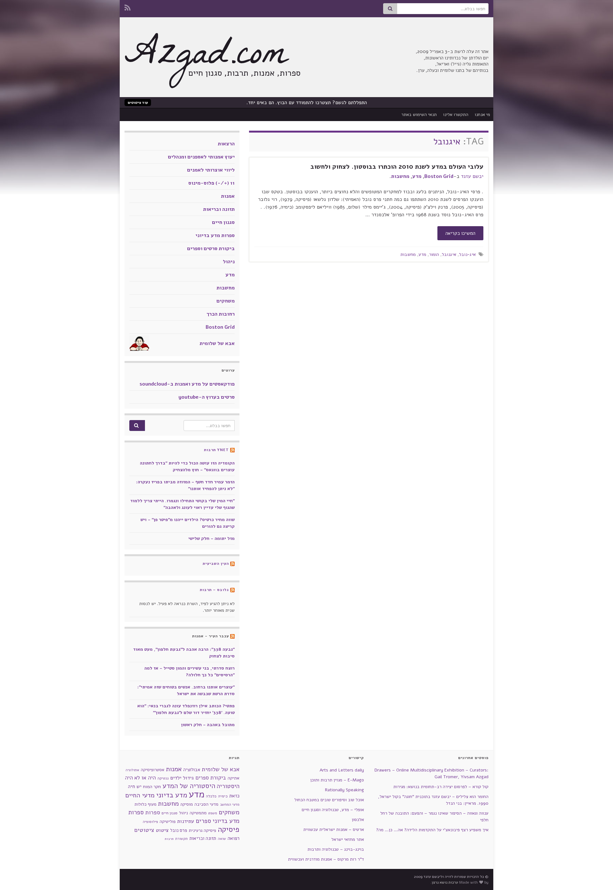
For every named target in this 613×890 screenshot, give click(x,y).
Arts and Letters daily (342, 770)
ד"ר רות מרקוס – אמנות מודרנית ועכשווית (326, 859)
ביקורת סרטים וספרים (211, 248)
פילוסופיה (150, 821)
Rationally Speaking (344, 790)
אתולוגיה (132, 770)
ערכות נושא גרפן (445, 882)
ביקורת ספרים (210, 777)
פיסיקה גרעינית (202, 830)
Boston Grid (438, 176)
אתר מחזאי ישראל (347, 839)
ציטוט (162, 830)
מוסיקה (186, 804)
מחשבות (400, 176)
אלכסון (358, 820)
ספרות (152, 812)
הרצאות (226, 143)
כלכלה (211, 796)
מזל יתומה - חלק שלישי (211, 538)
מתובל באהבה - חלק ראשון (208, 725)
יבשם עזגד (472, 176)
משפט (212, 813)
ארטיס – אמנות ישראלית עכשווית (333, 829)
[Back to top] (14, 876)
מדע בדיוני (171, 795)
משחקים (225, 300)
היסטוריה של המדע (189, 786)
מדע (416, 176)
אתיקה (233, 778)
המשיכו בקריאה (460, 233)
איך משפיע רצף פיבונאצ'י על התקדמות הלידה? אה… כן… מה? (432, 830)
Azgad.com (206, 57)
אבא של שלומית (217, 343)
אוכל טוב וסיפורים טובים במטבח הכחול (329, 800)
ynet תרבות (216, 449)
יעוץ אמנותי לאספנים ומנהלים (201, 156)
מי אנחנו (482, 114)
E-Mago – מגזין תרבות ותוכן (337, 780)
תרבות (169, 838)
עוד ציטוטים (138, 102)
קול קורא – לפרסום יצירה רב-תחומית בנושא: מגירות (440, 787)
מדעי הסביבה (206, 804)
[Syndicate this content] (232, 449)
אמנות (228, 196)
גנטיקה (163, 778)
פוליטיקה (168, 821)
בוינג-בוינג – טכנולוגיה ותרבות (335, 849)
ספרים (203, 821)
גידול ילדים (182, 777)
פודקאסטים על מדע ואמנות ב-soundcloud (187, 383)
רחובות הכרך (221, 314)
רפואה (233, 838)
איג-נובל (467, 254)
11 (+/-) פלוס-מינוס (211, 183)
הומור (434, 254)
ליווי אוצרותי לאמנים (211, 169)
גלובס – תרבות (214, 589)
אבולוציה (191, 769)
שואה (222, 838)
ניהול (229, 261)
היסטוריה (228, 786)
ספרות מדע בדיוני (215, 235)
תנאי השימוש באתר (419, 114)
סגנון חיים (223, 222)
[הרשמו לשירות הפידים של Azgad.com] (128, 7)
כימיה (223, 796)
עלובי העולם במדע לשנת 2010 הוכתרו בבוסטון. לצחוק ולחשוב (396, 166)
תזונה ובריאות (219, 209)
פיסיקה (228, 829)
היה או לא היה (140, 777)
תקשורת (181, 838)
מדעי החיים (140, 795)
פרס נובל (178, 830)
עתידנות (185, 821)
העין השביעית (216, 563)
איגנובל (449, 254)
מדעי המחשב (229, 804)
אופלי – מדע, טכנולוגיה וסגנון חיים (333, 810)
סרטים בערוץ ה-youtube (206, 397)
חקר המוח (152, 786)
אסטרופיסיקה (152, 770)
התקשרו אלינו (455, 114)
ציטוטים (144, 830)
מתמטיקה (198, 813)
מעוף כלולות (145, 804)
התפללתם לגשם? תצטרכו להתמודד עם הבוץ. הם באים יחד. (306, 102)
